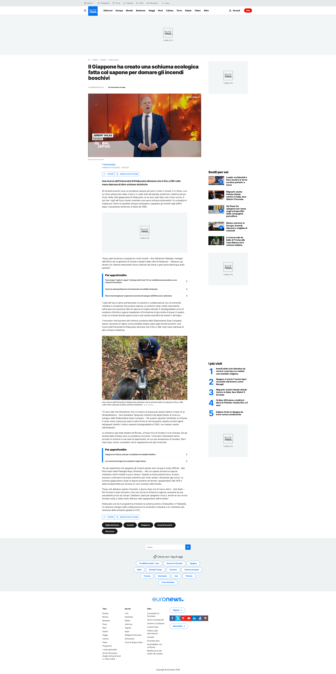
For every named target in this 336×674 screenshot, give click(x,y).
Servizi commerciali (155, 620)
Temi (104, 609)
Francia (147, 576)
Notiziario (129, 617)
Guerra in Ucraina (174, 563)
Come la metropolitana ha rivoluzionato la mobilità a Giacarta (131, 289)
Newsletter (178, 626)
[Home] (89, 60)
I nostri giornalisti (109, 649)
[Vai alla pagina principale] (93, 11)
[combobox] (176, 3)
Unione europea (192, 569)
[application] (144, 125)
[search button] (163, 3)
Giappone (145, 525)
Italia (139, 569)
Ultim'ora (107, 10)
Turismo (173, 569)
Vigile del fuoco (112, 525)
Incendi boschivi (165, 525)
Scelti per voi (218, 172)
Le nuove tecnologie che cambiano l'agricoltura (125, 461)
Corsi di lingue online (133, 642)
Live (248, 10)
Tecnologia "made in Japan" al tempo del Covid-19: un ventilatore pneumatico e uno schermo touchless (141, 281)
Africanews (129, 639)
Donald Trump (155, 569)
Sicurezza (109, 531)
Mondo (129, 10)
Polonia (189, 576)
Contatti (150, 637)
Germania (162, 576)
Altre (149, 609)
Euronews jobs (153, 640)
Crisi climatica (168, 582)
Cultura (169, 10)
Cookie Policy (153, 627)
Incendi (130, 525)
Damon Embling (109, 164)
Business (140, 10)
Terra (179, 10)
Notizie (95, 60)
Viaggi (151, 10)
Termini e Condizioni (155, 623)
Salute (188, 10)
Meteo (127, 620)
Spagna (193, 563)
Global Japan (114, 60)
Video (198, 10)
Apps (127, 631)
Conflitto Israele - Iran (149, 563)
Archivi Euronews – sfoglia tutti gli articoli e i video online (111, 656)
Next (160, 10)
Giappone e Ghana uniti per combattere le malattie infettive (130, 454)
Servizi (128, 609)
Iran (176, 576)
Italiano (89, 3)
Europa (119, 10)
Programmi (107, 646)
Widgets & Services (133, 635)
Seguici (128, 628)
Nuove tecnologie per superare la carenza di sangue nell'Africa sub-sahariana (138, 296)
